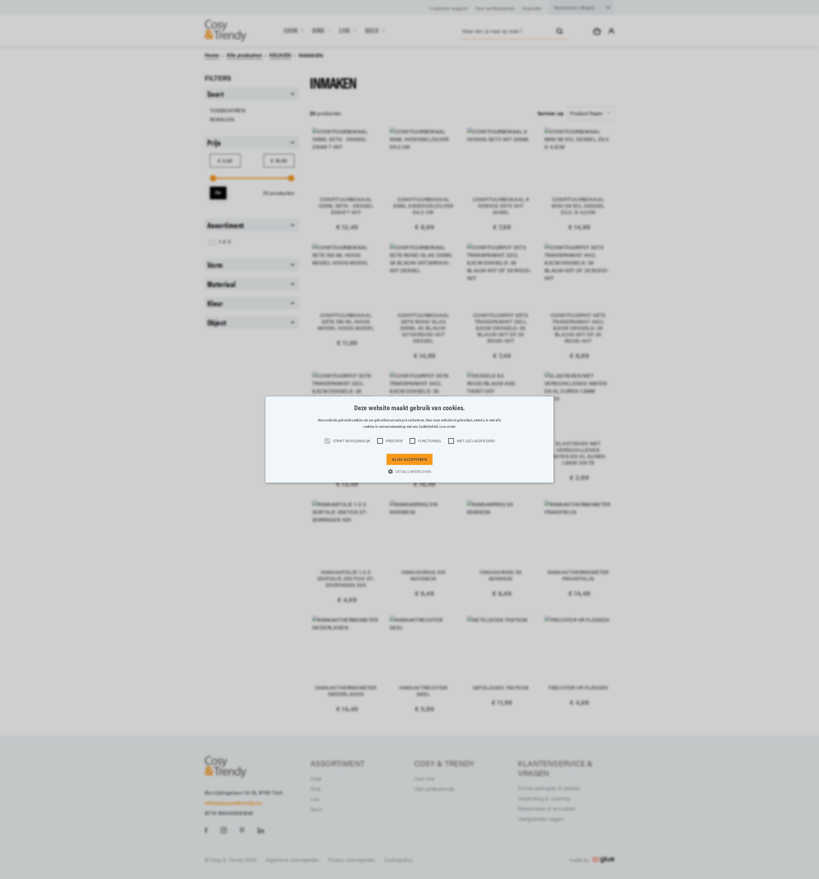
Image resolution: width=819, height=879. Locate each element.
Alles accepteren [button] (409, 459)
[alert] (409, 439)
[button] (409, 439)
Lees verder (448, 426)
